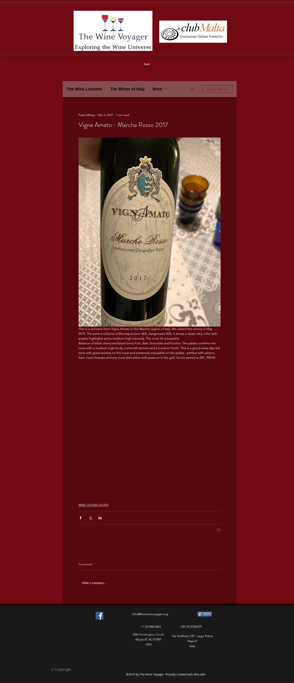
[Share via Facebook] (80, 518)
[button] (192, 89)
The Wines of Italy (127, 89)
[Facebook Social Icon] (99, 616)
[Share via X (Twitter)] (90, 518)
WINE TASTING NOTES (94, 505)
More (157, 89)
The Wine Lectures (84, 89)
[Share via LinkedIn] (100, 518)
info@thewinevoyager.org (150, 614)
